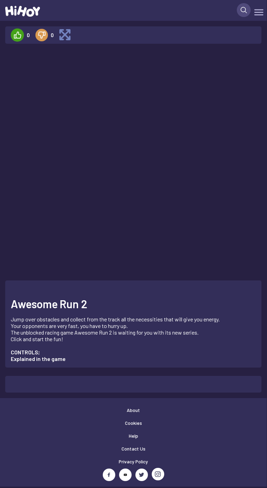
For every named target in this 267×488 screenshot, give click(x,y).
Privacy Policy (133, 461)
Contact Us (133, 449)
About (133, 410)
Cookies (133, 423)
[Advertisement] (60, 153)
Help (133, 436)
